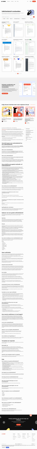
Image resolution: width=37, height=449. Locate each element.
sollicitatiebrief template (4, 129)
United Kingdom (33, 439)
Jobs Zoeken (14, 438)
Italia (32, 437)
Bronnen (12, 1)
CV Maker (14, 439)
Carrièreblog (19, 437)
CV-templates (19, 435)
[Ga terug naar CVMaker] (3, 1)
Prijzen (17, 1)
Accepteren (7, 447)
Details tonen (3, 447)
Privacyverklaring (24, 438)
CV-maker (14, 435)
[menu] (30, 135)
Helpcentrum (23, 435)
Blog (15, 1)
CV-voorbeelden (19, 436)
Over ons (28, 435)
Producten (8, 1)
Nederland (33, 438)
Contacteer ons (28, 436)
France (32, 436)
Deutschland (33, 435)
